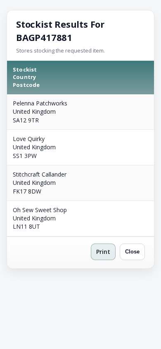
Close (132, 252)
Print (103, 252)
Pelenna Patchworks (40, 103)
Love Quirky (29, 139)
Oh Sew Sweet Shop (40, 210)
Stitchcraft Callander (39, 174)
